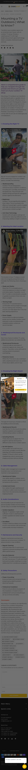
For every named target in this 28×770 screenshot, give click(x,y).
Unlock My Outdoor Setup (20, 389)
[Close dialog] (26, 377)
